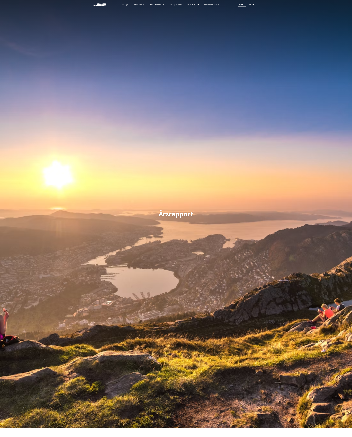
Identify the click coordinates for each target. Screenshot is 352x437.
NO (250, 5)
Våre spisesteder (211, 5)
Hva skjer (124, 5)
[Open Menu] (257, 4)
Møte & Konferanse (156, 5)
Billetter (242, 4)
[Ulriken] (107, 5)
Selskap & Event (175, 5)
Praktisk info (192, 5)
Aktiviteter (138, 5)
